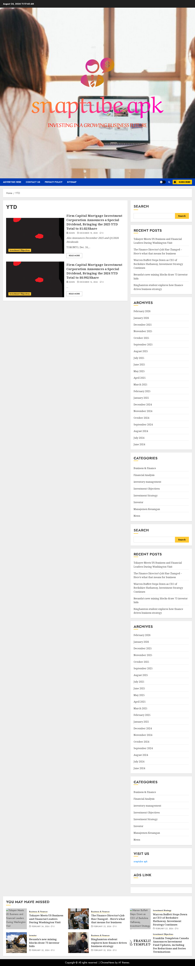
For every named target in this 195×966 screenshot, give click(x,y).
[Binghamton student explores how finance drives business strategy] (78, 942)
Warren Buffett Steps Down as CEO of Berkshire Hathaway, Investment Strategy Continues (158, 264)
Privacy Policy (53, 182)
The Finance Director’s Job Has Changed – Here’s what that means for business (108, 919)
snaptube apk (140, 861)
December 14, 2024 (89, 282)
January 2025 (141, 397)
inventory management (147, 481)
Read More (74, 255)
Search (141, 206)
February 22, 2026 (164, 929)
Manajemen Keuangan (147, 509)
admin (72, 233)
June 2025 (139, 364)
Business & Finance (145, 468)
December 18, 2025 (89, 233)
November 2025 (143, 331)
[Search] (169, 182)
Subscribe (184, 182)
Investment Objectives (20, 250)
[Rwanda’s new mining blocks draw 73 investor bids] (16, 942)
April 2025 (140, 377)
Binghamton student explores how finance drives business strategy (158, 611)
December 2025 (143, 324)
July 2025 (139, 358)
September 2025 (143, 344)
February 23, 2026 (102, 926)
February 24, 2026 (41, 926)
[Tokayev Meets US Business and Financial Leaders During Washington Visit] (16, 918)
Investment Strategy (146, 495)
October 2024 (141, 417)
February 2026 (142, 311)
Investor (138, 502)
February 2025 (142, 391)
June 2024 (139, 444)
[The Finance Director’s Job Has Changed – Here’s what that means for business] (78, 918)
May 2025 (139, 371)
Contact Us (33, 182)
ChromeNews (107, 962)
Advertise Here (12, 182)
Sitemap (71, 182)
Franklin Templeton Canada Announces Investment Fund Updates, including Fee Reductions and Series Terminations (171, 945)
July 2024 (139, 437)
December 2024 (143, 404)
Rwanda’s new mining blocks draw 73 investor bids (44, 943)
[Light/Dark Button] (163, 182)
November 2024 (143, 411)
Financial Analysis (144, 475)
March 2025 (140, 384)
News (137, 516)
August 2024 (141, 431)
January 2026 (141, 318)
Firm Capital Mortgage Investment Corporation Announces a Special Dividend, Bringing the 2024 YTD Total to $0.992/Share (94, 271)
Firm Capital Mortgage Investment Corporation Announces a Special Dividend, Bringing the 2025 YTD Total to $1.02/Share (94, 222)
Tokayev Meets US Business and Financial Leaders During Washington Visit (158, 241)
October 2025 (141, 338)
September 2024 (143, 424)
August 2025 (141, 351)
